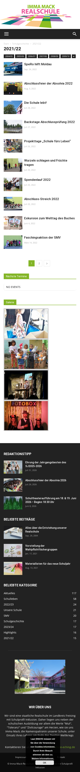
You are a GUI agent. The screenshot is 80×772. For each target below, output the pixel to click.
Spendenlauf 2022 (37, 180)
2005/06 (20, 56)
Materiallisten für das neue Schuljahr (48, 563)
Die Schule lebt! (35, 103)
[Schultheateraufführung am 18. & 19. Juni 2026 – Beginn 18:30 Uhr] (13, 502)
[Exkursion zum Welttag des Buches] (13, 223)
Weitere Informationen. (43, 758)
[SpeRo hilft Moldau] (13, 69)
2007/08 (43, 56)
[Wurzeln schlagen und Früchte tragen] (13, 165)
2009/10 (65, 56)
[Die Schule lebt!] (13, 107)
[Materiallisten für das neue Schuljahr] (13, 568)
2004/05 (9, 56)
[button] (75, 34)
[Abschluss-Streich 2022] (13, 204)
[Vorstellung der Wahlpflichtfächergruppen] (13, 550)
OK (44, 762)
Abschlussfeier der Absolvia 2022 (48, 83)
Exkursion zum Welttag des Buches (49, 218)
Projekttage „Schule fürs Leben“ (47, 141)
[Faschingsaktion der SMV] (13, 242)
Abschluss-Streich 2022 (41, 199)
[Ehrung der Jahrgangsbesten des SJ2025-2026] (13, 467)
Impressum (21, 757)
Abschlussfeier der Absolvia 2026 (45, 480)
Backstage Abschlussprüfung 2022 (49, 122)
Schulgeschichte (20, 43)
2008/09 (54, 56)
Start (6, 43)
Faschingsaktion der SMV (42, 237)
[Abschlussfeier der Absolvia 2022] (13, 88)
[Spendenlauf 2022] (13, 184)
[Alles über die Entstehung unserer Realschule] (13, 532)
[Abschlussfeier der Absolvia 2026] (13, 485)
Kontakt (61, 757)
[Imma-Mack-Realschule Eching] (40, 14)
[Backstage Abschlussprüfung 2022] (13, 126)
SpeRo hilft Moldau (38, 64)
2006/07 (31, 56)
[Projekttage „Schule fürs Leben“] (13, 146)
